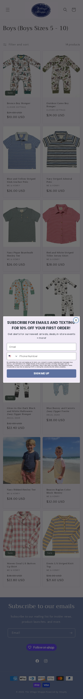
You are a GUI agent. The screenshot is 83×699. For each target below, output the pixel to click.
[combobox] (12, 356)
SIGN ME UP (41, 373)
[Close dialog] (76, 320)
